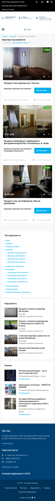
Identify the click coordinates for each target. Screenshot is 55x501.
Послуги (23, 488)
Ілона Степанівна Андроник (16, 160)
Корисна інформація (27, 492)
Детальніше (41, 90)
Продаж (47, 50)
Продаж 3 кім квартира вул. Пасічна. (22, 83)
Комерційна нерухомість (15, 266)
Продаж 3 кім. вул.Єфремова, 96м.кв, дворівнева (22, 202)
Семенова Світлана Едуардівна (17, 100)
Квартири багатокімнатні (17, 253)
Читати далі (24, 379)
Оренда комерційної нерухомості (18, 292)
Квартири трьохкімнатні (17, 262)
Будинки (9, 243)
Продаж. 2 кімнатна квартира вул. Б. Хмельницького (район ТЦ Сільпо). (34, 323)
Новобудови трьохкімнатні (18, 282)
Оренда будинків (12, 286)
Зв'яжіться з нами (10, 467)
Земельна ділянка (12, 247)
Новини (47, 488)
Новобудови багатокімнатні (18, 272)
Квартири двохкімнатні (16, 256)
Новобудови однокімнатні (17, 279)
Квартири (13, 36)
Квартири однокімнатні (16, 259)
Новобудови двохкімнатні (17, 275)
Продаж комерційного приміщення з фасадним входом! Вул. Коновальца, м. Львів (26, 142)
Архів (8, 240)
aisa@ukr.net (10, 462)
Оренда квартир (12, 289)
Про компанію (11, 488)
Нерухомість (35, 488)
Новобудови (10, 269)
